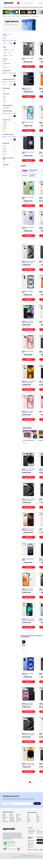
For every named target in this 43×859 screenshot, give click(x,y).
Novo (9, 52)
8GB (4, 96)
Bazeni (4, 820)
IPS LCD (5, 67)
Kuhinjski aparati (28, 7)
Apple (13, 16)
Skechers (29, 820)
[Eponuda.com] (8, 3)
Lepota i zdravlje (39, 7)
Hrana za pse (5, 821)
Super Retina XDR (7, 63)
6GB (4, 98)
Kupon (5, 52)
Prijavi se (37, 803)
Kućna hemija (12, 821)
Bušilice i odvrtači (4, 814)
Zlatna (5, 153)
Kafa (17, 821)
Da (4, 90)
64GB (5, 126)
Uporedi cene (28, 66)
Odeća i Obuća (17, 7)
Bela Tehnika (22, 7)
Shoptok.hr (39, 856)
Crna (5, 145)
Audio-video (9, 7)
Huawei (28, 819)
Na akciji (12, 49)
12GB (5, 100)
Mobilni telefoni (35, 16)
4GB (4, 102)
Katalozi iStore (30, 846)
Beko (28, 816)
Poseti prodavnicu (28, 269)
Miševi (17, 815)
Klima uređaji (5, 817)
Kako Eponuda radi (31, 830)
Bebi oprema (18, 818)
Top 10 (11, 55)
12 (41, 782)
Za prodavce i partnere (30, 833)
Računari (5, 7)
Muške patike (12, 820)
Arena (28, 822)
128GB (5, 124)
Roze (5, 155)
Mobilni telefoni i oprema (26, 16)
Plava (5, 147)
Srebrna (5, 151)
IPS (4, 65)
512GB (5, 128)
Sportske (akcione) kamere (27, 439)
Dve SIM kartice (6, 107)
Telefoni (13, 7)
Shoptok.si (36, 856)
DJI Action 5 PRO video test (29, 440)
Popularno (5, 55)
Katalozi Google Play (31, 845)
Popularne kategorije (8, 812)
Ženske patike (19, 820)
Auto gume (18, 814)
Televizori (11, 815)
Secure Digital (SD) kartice (12, 817)
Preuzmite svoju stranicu (27, 21)
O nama (30, 828)
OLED (5, 61)
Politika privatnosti (31, 831)
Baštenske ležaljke (11, 818)
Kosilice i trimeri (11, 814)
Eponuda (4, 16)
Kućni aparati (33, 7)
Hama (28, 817)
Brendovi (9, 16)
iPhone (41, 16)
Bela (5, 149)
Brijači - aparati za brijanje (18, 817)
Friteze (4, 818)
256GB (5, 122)
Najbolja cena (6, 49)
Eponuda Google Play (31, 841)
